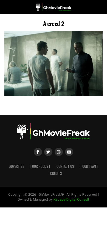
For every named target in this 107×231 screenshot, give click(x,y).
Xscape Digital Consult (71, 199)
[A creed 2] (53, 94)
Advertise (16, 166)
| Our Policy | (40, 166)
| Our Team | (89, 166)
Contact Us (65, 166)
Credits (56, 173)
